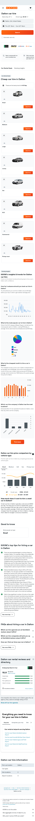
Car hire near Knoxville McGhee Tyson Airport (17, 737)
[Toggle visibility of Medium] (15, 350)
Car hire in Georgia (24, 789)
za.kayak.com (7, 788)
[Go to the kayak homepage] (11, 8)
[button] (3, 8)
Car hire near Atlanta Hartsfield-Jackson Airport (16, 734)
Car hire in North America (23, 788)
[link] (17, 442)
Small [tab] (4, 467)
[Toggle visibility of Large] (14, 357)
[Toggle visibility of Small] (14, 352)
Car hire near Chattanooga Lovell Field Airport (15, 740)
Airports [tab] (6, 722)
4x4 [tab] (18, 467)
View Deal (28, 106)
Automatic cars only (9, 37)
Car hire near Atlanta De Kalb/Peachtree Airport (16, 745)
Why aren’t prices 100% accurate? (13, 816)
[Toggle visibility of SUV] (14, 347)
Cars (13, 788)
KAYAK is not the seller (10, 809)
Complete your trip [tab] (17, 722)
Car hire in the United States (11, 789)
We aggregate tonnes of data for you (14, 813)
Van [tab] (23, 467)
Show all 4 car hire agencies (9, 702)
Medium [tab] (11, 467)
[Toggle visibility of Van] (14, 355)
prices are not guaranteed (9, 804)
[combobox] (7, 17)
